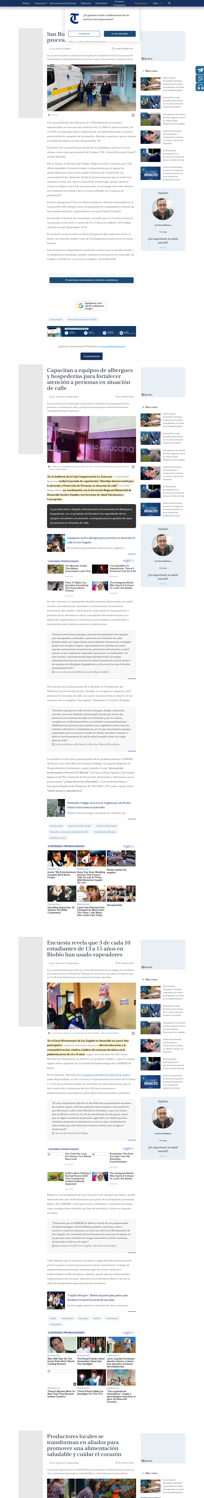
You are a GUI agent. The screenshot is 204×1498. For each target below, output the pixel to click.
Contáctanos (91, 356)
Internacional (57, 3)
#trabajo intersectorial (106, 826)
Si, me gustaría (120, 34)
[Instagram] (109, 333)
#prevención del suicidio (79, 826)
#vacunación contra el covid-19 (82, 319)
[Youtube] (127, 333)
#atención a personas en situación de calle (69, 832)
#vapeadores (55, 1324)
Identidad (101, 3)
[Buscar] (174, 3)
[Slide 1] (160, 247)
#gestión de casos (58, 838)
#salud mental (56, 826)
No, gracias (84, 34)
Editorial (86, 3)
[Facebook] (74, 333)
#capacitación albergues (105, 832)
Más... (156, 3)
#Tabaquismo (112, 1318)
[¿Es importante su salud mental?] (163, 209)
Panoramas (141, 3)
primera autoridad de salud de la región (106, 1074)
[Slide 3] (165, 247)
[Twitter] (91, 333)
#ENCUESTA (83, 1318)
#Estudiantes (67, 1318)
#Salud (53, 1318)
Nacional (71, 3)
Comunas (40, 3)
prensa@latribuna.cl (113, 346)
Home (26, 3)
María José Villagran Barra (67, 397)
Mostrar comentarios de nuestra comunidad (93, 280)
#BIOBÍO (97, 1318)
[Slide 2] (163, 247)
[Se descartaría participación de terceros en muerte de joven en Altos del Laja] (152, 155)
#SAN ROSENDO (56, 319)
